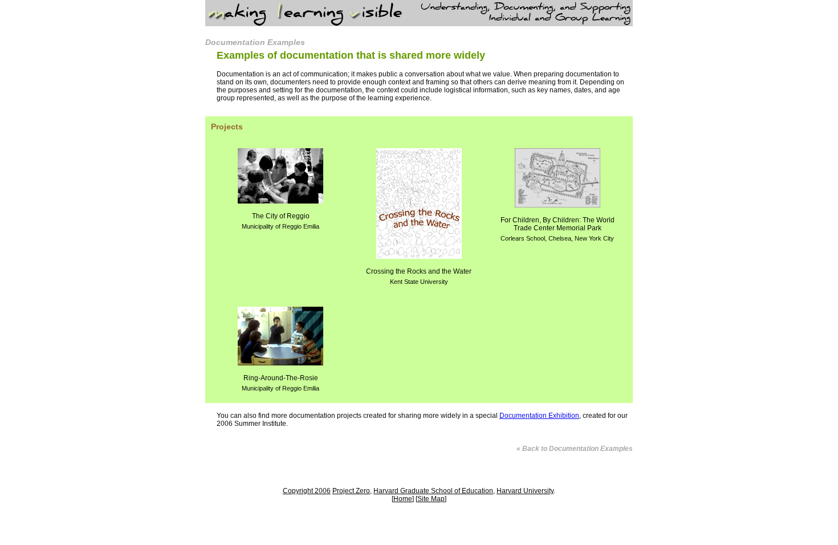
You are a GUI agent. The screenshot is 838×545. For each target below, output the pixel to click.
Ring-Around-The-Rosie (280, 383)
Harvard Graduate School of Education (433, 491)
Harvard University (525, 491)
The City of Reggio (280, 221)
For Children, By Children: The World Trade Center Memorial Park (558, 229)
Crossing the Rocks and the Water (418, 276)
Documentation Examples (255, 42)
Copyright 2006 (307, 491)
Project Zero (351, 491)
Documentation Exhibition (539, 416)
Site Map (431, 499)
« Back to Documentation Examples (574, 449)
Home (402, 499)
